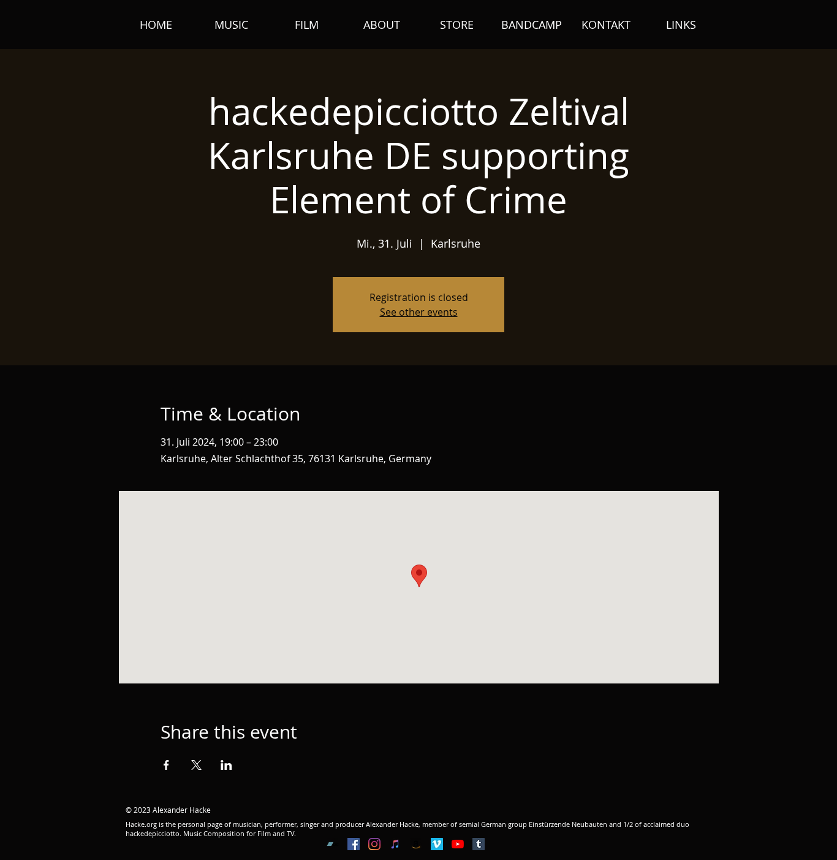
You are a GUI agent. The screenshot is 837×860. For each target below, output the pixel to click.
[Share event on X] (196, 765)
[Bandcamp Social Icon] (333, 844)
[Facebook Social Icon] (353, 844)
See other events (419, 312)
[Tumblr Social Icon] (478, 844)
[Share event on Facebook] (166, 765)
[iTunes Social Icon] (395, 844)
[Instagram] (374, 844)
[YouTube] (458, 844)
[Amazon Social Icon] (416, 844)
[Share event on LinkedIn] (226, 765)
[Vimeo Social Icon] (437, 844)
